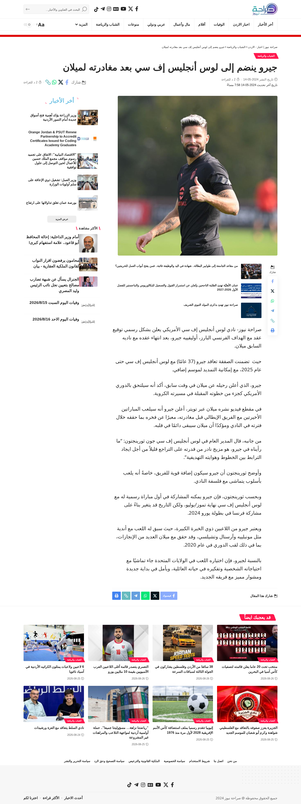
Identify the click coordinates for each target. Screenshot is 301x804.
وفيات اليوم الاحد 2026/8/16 (56, 319)
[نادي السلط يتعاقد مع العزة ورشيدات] (54, 704)
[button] (41, 24)
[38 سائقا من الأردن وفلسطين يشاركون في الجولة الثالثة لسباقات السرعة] (183, 643)
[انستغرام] (109, 9)
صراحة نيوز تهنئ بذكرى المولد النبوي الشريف (211, 304)
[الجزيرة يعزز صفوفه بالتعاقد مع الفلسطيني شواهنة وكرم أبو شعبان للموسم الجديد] (247, 704)
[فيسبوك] (136, 9)
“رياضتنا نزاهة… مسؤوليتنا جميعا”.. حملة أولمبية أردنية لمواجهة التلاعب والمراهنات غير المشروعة (120, 732)
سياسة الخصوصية (174, 761)
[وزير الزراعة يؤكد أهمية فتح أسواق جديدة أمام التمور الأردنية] (87, 117)
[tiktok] (96, 9)
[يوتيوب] (123, 9)
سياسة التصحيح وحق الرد (109, 761)
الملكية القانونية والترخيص (144, 761)
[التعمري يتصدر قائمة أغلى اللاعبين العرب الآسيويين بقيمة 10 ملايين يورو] (118, 643)
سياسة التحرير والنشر (77, 761)
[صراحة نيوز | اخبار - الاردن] (264, 9)
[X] (130, 9)
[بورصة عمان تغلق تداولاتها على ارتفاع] (87, 203)
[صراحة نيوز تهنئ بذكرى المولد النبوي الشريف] (251, 310)
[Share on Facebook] (67, 82)
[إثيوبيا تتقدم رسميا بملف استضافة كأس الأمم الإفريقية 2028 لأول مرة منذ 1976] (183, 704)
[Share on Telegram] (272, 311)
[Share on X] (60, 82)
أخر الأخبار (62, 101)
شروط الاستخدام (199, 761)
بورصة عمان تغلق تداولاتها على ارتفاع (51, 202)
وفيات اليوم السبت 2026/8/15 (54, 302)
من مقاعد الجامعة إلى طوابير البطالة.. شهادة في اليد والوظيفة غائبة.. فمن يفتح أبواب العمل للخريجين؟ (176, 265)
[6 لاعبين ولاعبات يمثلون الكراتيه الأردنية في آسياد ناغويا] (54, 643)
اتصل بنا (218, 761)
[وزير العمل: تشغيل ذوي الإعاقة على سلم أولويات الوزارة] (87, 182)
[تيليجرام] (103, 9)
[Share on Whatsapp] (54, 82)
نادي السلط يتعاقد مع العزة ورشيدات (59, 727)
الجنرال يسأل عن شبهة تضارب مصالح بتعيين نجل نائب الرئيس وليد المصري (54, 285)
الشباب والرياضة (266, 56)
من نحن (232, 761)
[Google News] (116, 9)
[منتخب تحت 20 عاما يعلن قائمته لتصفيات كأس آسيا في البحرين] (247, 643)
